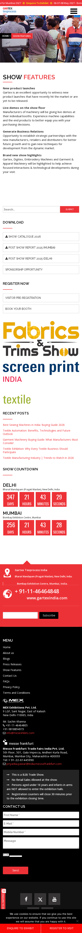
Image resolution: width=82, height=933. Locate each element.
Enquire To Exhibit (37, 3)
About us (8, 653)
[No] (77, 921)
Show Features (12, 670)
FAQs (6, 681)
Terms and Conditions (16, 692)
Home (5, 36)
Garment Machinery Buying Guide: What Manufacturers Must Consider (40, 441)
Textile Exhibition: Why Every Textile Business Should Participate (35, 450)
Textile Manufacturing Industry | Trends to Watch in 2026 (38, 458)
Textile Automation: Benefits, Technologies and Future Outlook (36, 432)
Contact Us (10, 675)
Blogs (6, 658)
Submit (70, 209)
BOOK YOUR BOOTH (18, 308)
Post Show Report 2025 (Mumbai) (31, 247)
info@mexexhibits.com (20, 733)
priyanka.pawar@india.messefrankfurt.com (34, 764)
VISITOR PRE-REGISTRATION (23, 297)
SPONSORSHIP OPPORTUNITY (24, 269)
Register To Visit (62, 928)
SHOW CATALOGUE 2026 (24, 236)
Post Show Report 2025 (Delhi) (30, 258)
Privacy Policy (11, 687)
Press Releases (12, 664)
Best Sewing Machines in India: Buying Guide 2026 (34, 425)
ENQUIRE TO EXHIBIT (20, 928)
